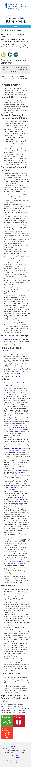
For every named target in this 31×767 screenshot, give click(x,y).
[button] (15, 26)
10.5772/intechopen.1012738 (15, 362)
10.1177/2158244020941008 (15, 427)
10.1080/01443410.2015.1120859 (17, 449)
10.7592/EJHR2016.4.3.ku (14, 489)
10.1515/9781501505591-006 (20, 373)
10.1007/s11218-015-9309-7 (17, 499)
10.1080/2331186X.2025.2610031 (14, 392)
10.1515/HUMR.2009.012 (14, 561)
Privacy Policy (15, 755)
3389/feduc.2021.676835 (14, 412)
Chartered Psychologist (11, 339)
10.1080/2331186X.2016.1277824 (16, 470)
